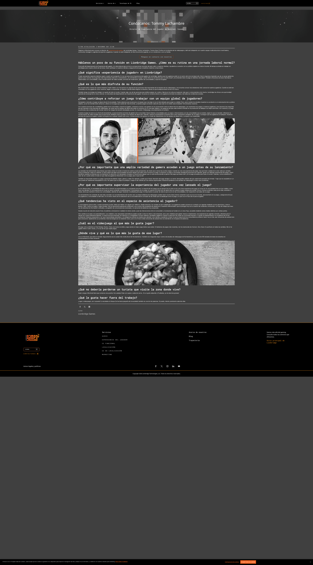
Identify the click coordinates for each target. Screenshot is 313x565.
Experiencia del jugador (116, 50)
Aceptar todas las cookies (248, 562)
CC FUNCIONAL (108, 343)
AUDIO (105, 336)
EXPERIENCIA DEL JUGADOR (115, 340)
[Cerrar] (310, 562)
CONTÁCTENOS (205, 3)
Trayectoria (194, 340)
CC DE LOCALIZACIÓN (112, 351)
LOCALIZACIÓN (108, 347)
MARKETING (107, 354)
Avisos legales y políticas (32, 366)
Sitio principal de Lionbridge (275, 341)
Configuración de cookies (232, 562)
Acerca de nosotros (197, 332)
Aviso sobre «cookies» (121, 561)
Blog (191, 336)
